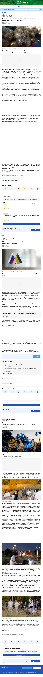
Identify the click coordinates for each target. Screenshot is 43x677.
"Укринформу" (11, 299)
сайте (18, 164)
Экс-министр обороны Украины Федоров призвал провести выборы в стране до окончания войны (21, 369)
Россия (4, 383)
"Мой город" (34, 52)
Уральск (16, 180)
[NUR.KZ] (21, 6)
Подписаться (36, 356)
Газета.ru (32, 275)
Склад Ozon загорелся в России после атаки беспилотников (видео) (19, 314)
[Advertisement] (21, 60)
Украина (7, 383)
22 (5, 392)
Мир (3, 235)
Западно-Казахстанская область (8, 180)
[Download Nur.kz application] (21, 2)
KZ (37, 6)
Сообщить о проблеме (27, 668)
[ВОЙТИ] (40, 7)
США (11, 383)
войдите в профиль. (33, 199)
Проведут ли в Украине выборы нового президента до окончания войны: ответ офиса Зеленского (21, 365)
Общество (4, 12)
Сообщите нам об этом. (18, 175)
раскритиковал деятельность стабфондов (28, 121)
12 (18, 392)
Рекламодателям (37, 668)
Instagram (36, 229)
